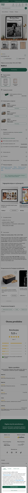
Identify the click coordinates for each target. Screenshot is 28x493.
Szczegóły (9, 468)
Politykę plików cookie (19, 480)
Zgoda (4, 468)
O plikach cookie (16, 468)
